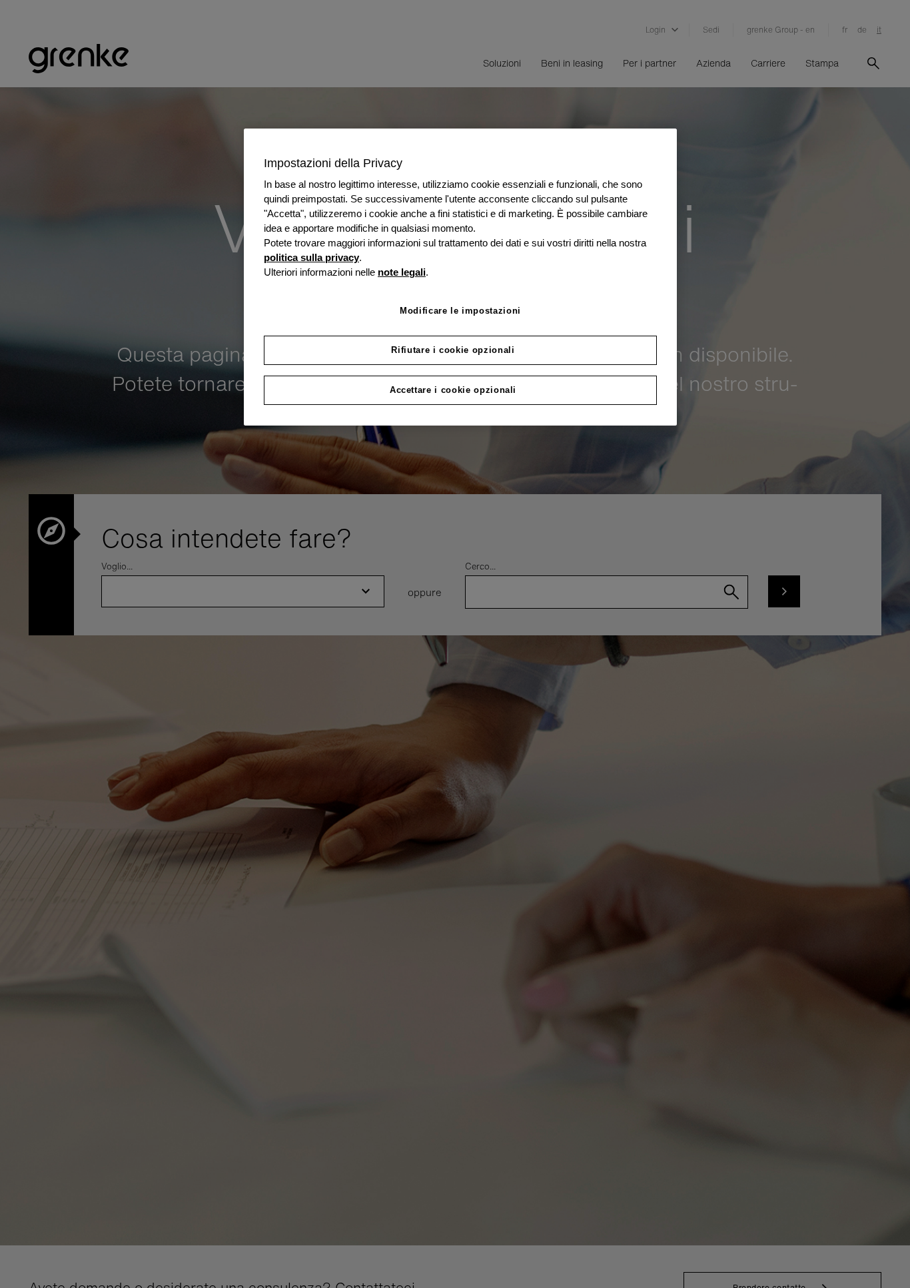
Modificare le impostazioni (460, 311)
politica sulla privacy (311, 258)
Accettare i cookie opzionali (453, 391)
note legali (402, 272)
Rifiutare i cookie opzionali (452, 351)
